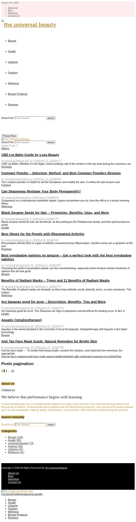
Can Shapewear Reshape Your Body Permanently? (41, 191)
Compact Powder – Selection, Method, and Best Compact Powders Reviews (61, 173)
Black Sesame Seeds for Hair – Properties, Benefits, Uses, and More (55, 212)
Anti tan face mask (12, 356)
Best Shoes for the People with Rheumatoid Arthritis (42, 234)
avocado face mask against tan (41, 356)
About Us (13, 7)
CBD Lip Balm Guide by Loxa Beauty (30, 155)
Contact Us (14, 15)
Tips (118, 356)
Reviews (13, 104)
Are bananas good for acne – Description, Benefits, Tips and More (53, 302)
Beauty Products (17, 94)
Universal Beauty (21, 443)
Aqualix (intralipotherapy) (21, 320)
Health (12, 51)
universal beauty (14, 160)
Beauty (12, 40)
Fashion (13, 72)
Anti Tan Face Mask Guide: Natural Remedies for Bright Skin (49, 341)
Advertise (13, 13)
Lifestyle (13, 62)
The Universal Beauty (56, 467)
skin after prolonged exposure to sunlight (92, 356)
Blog (10, 10)
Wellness (13, 83)
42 (12, 370)
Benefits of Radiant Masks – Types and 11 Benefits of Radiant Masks (55, 280)
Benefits (64, 356)
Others (5, 148)
